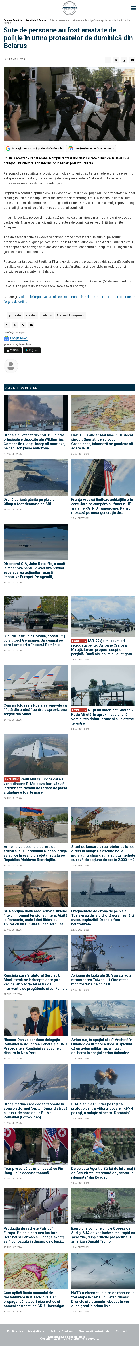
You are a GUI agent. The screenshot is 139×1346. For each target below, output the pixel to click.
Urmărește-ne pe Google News (94, 148)
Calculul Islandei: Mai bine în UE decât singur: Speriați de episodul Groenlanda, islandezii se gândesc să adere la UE (102, 441)
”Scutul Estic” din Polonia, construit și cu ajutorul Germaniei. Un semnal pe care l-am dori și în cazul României (35, 640)
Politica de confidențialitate (25, 1331)
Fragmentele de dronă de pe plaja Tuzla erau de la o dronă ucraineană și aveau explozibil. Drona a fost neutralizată (102, 917)
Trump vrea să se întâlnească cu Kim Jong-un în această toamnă (34, 1170)
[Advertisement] (103, 558)
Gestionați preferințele (94, 1331)
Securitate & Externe (36, 20)
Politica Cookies (61, 1331)
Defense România (13, 20)
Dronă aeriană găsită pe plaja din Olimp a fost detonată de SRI (31, 501)
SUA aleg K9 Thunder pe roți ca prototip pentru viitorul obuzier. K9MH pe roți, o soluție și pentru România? (102, 1108)
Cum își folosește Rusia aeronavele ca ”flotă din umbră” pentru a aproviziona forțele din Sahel (35, 709)
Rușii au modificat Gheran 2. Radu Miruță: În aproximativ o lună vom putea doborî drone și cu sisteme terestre (102, 716)
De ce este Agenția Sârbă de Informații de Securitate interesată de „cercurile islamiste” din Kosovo (103, 1172)
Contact (121, 1331)
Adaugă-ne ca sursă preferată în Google (37, 148)
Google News (19, 338)
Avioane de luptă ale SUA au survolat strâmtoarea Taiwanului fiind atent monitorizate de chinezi (101, 979)
